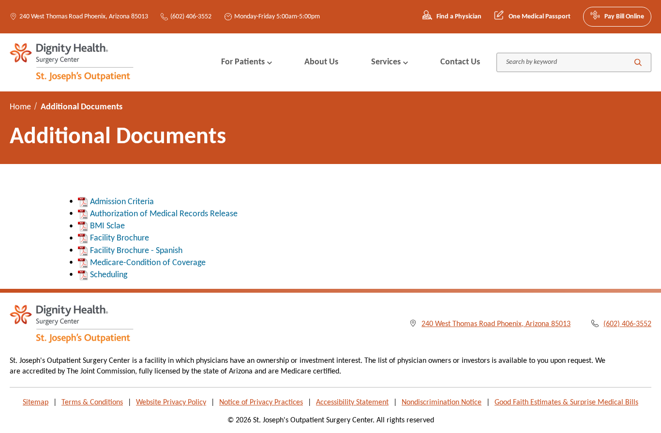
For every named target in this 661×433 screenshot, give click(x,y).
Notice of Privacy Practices (261, 402)
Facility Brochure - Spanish (136, 250)
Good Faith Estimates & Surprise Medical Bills (566, 402)
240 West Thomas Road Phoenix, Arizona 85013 (83, 16)
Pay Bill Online (624, 16)
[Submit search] (638, 62)
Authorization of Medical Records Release (164, 214)
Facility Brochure (119, 238)
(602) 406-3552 (190, 16)
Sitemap (35, 402)
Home (20, 107)
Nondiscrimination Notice (441, 402)
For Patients (243, 62)
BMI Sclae (107, 226)
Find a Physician (458, 16)
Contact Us (460, 62)
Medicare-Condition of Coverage (148, 263)
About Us (321, 62)
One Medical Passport (539, 16)
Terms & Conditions (92, 402)
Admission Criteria (122, 202)
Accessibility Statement (352, 402)
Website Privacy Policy (171, 402)
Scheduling (108, 275)
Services (386, 62)
